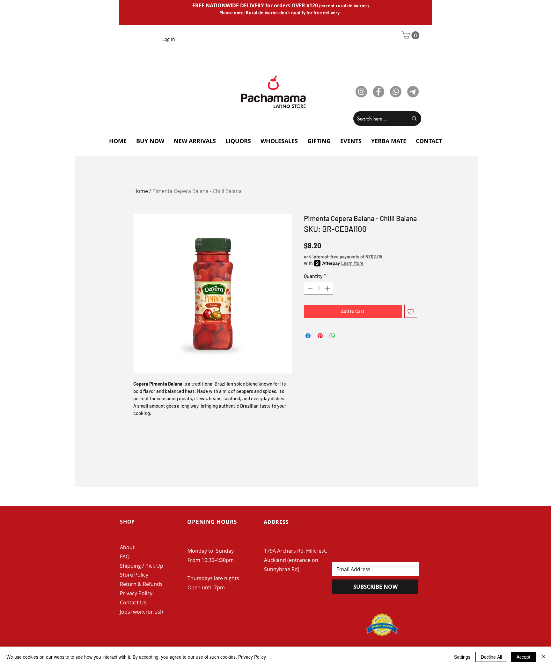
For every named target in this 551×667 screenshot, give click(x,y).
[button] (411, 35)
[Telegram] (413, 91)
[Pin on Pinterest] (320, 336)
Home (140, 191)
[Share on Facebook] (308, 336)
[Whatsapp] (395, 91)
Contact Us (133, 602)
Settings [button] (462, 657)
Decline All (491, 657)
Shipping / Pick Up (142, 565)
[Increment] (327, 288)
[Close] (543, 657)
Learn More (352, 263)
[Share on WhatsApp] (332, 336)
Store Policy (134, 574)
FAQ (124, 556)
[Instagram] (361, 91)
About (127, 547)
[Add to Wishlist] (410, 311)
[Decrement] (309, 288)
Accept (523, 657)
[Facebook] (378, 91)
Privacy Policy (136, 593)
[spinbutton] (318, 288)
